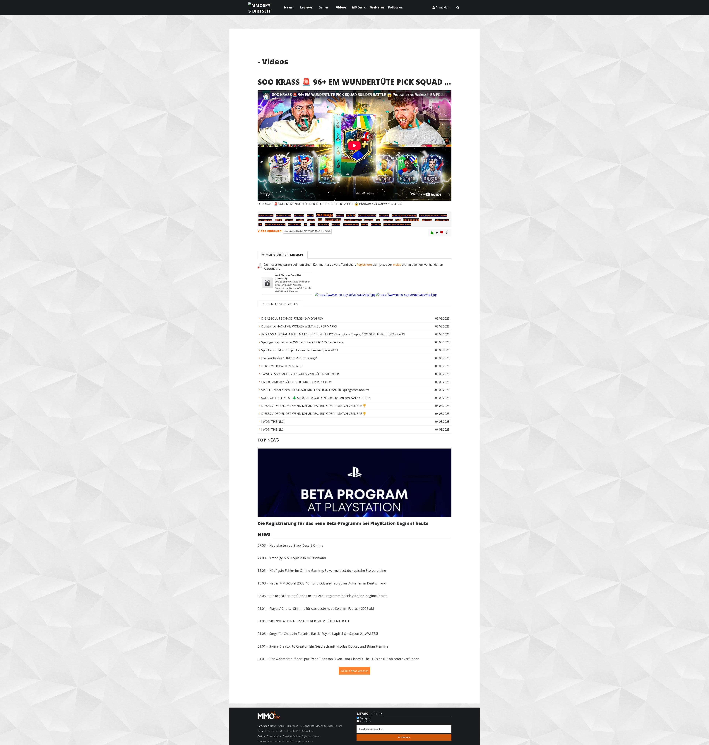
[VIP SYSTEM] (286, 295)
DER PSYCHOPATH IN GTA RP (355, 366)
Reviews (306, 7)
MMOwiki (359, 7)
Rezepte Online (291, 736)
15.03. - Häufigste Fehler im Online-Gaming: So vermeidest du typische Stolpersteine (322, 570)
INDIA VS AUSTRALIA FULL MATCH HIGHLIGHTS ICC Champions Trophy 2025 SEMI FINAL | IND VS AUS (355, 334)
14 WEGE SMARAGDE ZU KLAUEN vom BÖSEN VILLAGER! (355, 374)
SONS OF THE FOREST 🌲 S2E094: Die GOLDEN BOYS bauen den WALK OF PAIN (355, 398)
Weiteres (377, 7)
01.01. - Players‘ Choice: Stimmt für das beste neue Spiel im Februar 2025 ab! (316, 608)
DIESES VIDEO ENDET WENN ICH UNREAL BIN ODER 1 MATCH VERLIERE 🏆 (355, 406)
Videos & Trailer (324, 725)
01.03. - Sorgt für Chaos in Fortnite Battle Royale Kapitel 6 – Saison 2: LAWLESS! (318, 633)
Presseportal (274, 736)
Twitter (287, 731)
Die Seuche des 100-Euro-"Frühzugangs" (355, 358)
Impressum (306, 741)
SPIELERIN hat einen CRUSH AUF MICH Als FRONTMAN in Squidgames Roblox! (355, 390)
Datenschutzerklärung (286, 741)
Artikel (281, 725)
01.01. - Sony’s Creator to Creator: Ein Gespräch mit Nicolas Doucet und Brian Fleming (323, 646)
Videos (341, 7)
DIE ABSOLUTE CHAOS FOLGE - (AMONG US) (355, 318)
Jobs (270, 741)
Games (323, 7)
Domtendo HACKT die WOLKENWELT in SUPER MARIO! (355, 326)
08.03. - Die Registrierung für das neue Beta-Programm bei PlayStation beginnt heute (322, 596)
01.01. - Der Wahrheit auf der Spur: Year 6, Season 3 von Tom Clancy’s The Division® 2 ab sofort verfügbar (338, 659)
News (288, 7)
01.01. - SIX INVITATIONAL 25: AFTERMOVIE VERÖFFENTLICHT (304, 621)
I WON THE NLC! (355, 422)
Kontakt (262, 741)
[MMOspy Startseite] (305, 716)
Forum (338, 725)
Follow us (395, 7)
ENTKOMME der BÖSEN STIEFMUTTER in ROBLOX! (355, 382)
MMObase (292, 725)
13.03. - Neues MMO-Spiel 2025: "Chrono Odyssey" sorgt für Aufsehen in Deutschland (322, 583)
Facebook (273, 731)
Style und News (310, 736)
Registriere (364, 265)
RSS (298, 731)
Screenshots (307, 725)
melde (397, 265)
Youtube (309, 731)
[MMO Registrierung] (406, 295)
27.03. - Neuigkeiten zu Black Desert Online (290, 545)
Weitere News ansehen (354, 670)
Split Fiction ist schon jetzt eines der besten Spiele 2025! (355, 350)
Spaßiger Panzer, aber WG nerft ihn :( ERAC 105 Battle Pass (355, 342)
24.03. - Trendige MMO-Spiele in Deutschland (292, 558)
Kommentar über (282, 255)
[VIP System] (345, 295)
